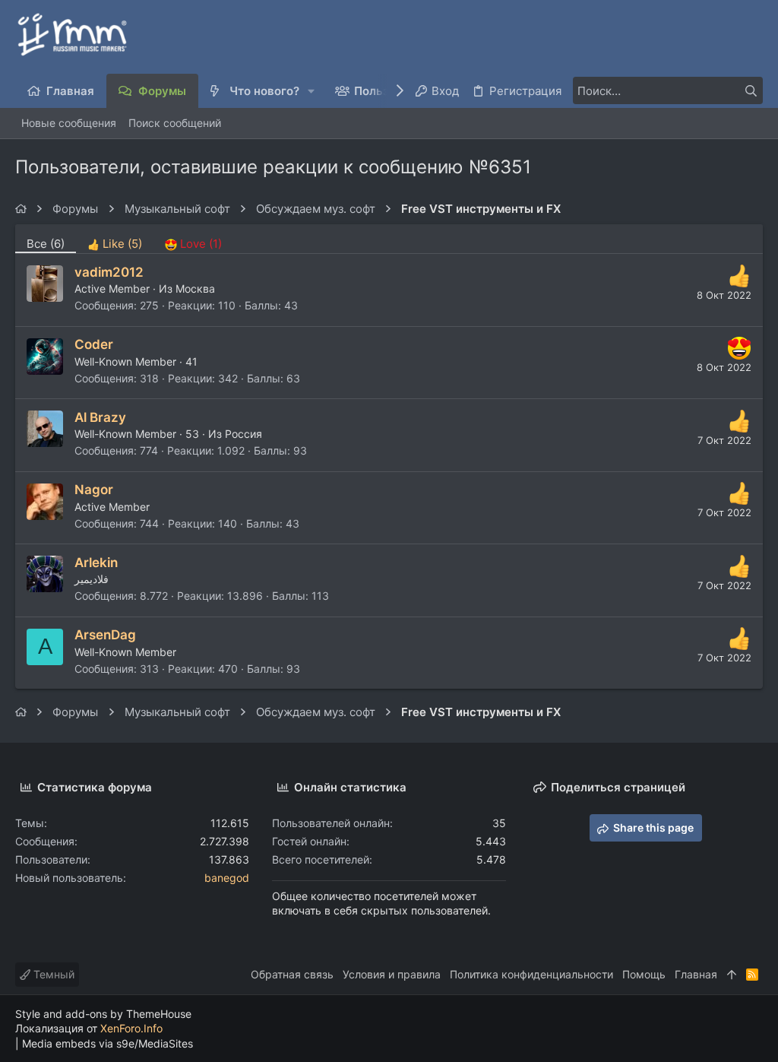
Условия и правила (392, 974)
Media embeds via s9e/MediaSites (107, 1043)
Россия (243, 433)
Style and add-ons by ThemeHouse (103, 1013)
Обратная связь (292, 974)
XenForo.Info (131, 1028)
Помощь (644, 974)
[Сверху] (732, 974)
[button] (312, 91)
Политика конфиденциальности (531, 974)
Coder (93, 344)
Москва (195, 288)
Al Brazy (100, 417)
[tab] (114, 238)
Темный (52, 974)
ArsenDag (105, 634)
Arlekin (96, 562)
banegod (226, 877)
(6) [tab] (46, 243)
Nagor (93, 489)
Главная (696, 974)
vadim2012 (109, 272)
